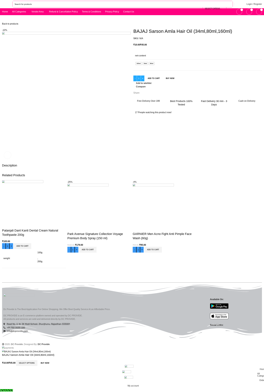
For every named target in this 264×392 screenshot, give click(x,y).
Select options (27, 363)
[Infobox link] (148, 100)
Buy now (170, 78)
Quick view (12, 225)
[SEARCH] (229, 4)
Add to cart (154, 78)
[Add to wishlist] (20, 225)
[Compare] (5, 225)
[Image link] (18, 299)
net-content (140, 55)
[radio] (139, 63)
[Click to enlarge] (7, 155)
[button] (22, 246)
